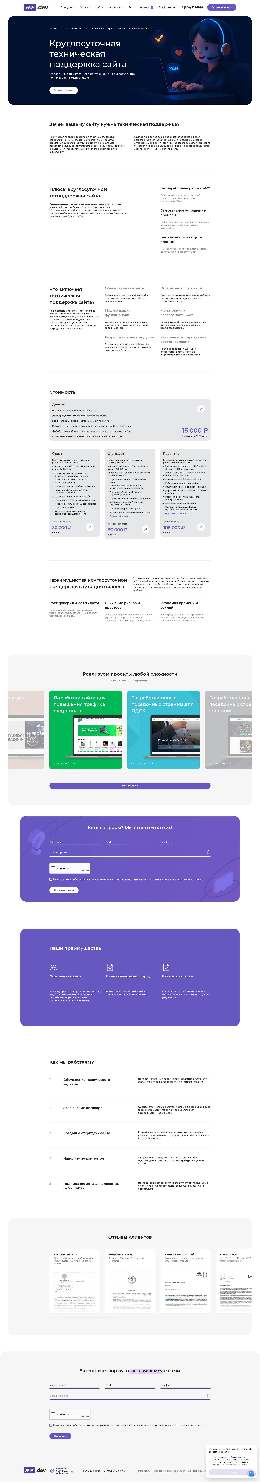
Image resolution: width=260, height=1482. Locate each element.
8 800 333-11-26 (91, 1471)
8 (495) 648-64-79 (114, 1471)
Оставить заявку (222, 7)
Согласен (232, 1472)
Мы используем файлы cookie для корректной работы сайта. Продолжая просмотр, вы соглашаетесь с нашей (231, 1461)
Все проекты (130, 785)
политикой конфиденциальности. (230, 1465)
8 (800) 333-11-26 (192, 7)
